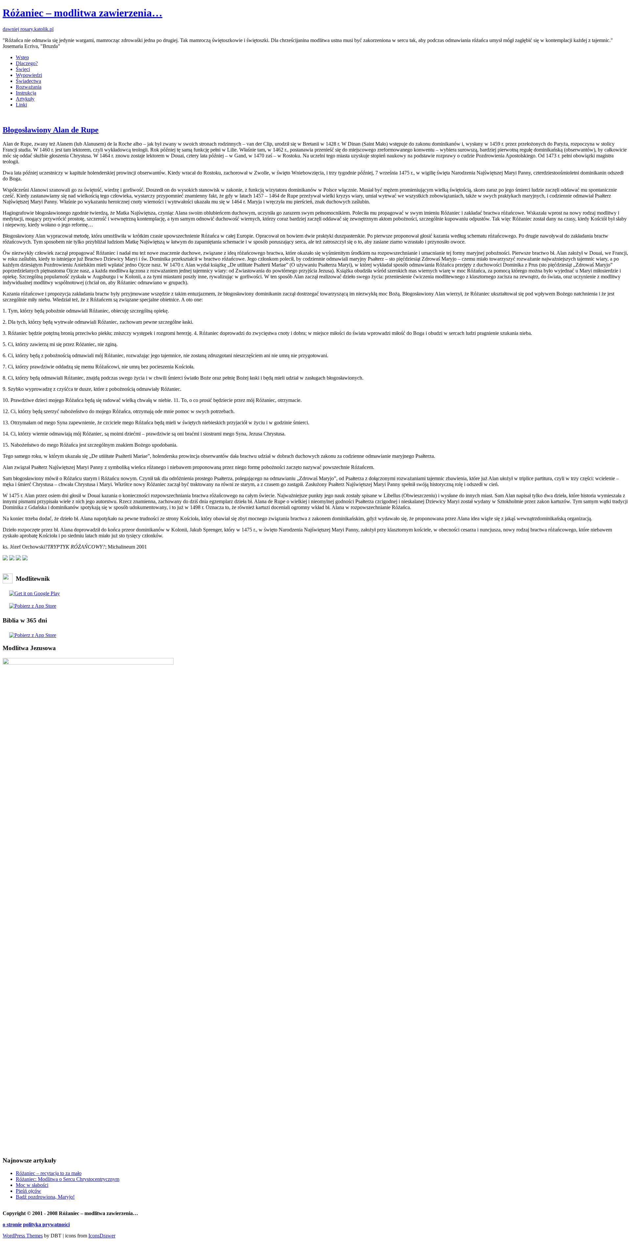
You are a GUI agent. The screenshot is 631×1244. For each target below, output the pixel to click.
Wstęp (22, 57)
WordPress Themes (23, 1235)
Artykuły (25, 99)
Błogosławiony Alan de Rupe (51, 130)
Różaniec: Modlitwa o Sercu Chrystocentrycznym (67, 1179)
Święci (23, 69)
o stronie (12, 1224)
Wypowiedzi (29, 75)
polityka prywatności (46, 1224)
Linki (21, 104)
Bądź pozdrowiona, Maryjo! (45, 1197)
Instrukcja (26, 93)
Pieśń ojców (28, 1191)
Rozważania (28, 87)
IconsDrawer (101, 1235)
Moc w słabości (32, 1185)
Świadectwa (28, 81)
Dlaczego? (27, 63)
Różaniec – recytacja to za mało (49, 1173)
